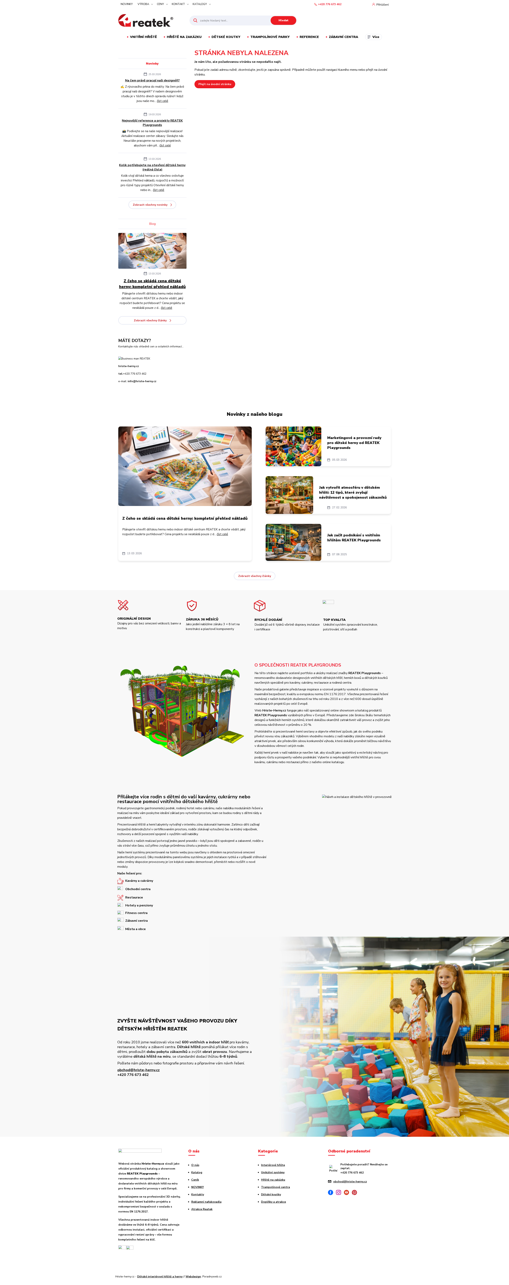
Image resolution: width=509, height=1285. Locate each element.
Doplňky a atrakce (273, 1202)
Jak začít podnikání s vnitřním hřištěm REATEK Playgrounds (354, 538)
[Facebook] (332, 1193)
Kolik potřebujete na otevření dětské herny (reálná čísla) (152, 167)
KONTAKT (178, 4)
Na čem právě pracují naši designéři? (152, 80)
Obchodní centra (138, 889)
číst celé (162, 101)
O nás (195, 1165)
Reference (309, 37)
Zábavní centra (343, 37)
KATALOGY (200, 4)
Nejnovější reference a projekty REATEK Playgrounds (152, 122)
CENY (160, 4)
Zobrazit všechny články (150, 320)
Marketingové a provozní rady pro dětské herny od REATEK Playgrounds (354, 442)
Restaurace (134, 897)
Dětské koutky (226, 37)
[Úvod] (150, 20)
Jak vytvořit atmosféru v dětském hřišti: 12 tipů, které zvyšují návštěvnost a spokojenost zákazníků (353, 492)
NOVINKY (127, 4)
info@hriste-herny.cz (142, 381)
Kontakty (197, 1194)
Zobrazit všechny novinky (150, 205)
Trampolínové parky (270, 37)
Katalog (196, 1172)
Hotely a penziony (139, 905)
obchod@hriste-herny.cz (138, 1070)
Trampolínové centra (275, 1187)
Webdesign (193, 1276)
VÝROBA (143, 4)
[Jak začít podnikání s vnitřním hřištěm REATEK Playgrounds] (293, 542)
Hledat (283, 20)
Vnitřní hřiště (143, 37)
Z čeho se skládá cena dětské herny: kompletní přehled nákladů (152, 283)
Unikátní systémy (273, 1172)
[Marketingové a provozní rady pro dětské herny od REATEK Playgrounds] (293, 446)
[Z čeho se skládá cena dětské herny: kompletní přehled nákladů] (152, 251)
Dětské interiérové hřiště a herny (160, 1276)
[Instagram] (340, 1193)
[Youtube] (348, 1193)
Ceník (195, 1180)
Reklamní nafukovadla (206, 1202)
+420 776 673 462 (329, 4)
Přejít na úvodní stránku (214, 84)
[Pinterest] (356, 1193)
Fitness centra (136, 913)
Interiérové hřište (273, 1165)
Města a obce (135, 929)
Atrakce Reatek (202, 1209)
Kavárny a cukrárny (139, 881)
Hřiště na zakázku (184, 37)
